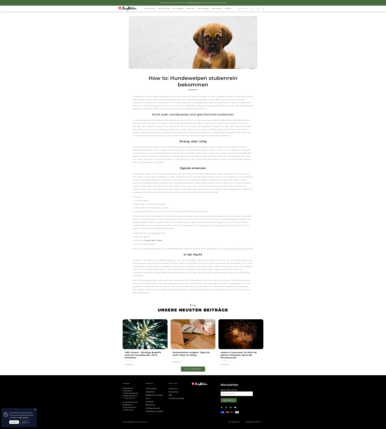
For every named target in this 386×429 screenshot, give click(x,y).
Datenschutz (174, 392)
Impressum (173, 389)
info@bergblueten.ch (130, 396)
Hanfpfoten (150, 392)
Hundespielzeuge (153, 408)
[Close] (35, 409)
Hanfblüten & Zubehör (155, 411)
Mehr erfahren (23, 417)
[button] (252, 8)
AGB (170, 395)
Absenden (228, 400)
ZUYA (148, 398)
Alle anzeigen (193, 369)
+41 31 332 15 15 (129, 398)
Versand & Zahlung (176, 398)
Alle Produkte (151, 389)
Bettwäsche (150, 405)
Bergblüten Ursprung (154, 395)
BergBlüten (131, 422)
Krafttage (150, 402)
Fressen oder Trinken (153, 240)
